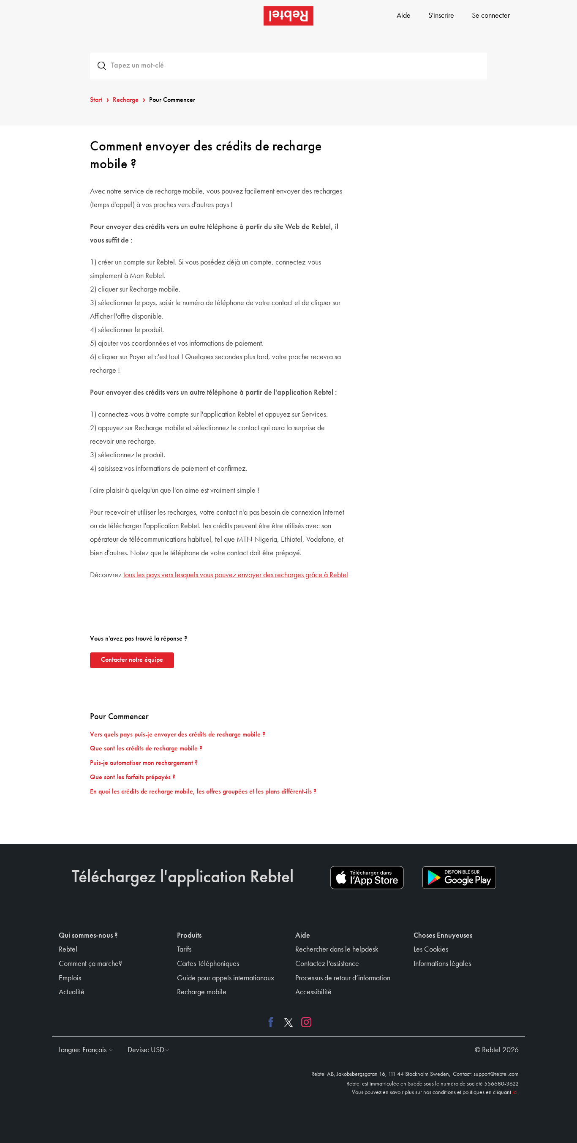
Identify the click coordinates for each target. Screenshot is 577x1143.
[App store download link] (367, 877)
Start (96, 100)
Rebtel (68, 949)
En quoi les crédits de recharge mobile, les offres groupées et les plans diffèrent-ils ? (203, 791)
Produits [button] (189, 935)
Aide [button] (302, 935)
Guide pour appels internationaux (225, 978)
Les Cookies (431, 949)
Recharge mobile (201, 992)
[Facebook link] (273, 1022)
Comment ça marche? (90, 964)
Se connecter (491, 15)
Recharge (126, 100)
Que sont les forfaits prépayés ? (132, 777)
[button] (83, 1050)
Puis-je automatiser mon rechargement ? (144, 763)
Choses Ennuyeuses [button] (443, 935)
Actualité (71, 992)
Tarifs (184, 949)
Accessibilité (313, 992)
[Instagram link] (304, 1022)
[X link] (288, 1022)
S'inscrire (441, 15)
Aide (404, 15)
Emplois (70, 978)
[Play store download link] (459, 877)
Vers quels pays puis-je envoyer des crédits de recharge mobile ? (177, 734)
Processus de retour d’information (342, 978)
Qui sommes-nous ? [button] (88, 935)
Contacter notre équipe (132, 660)
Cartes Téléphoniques (208, 964)
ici (514, 1092)
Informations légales (442, 964)
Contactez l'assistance (327, 964)
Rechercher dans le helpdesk (336, 949)
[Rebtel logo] (288, 16)
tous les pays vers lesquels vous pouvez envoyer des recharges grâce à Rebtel (235, 575)
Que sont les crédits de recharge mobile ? (146, 748)
